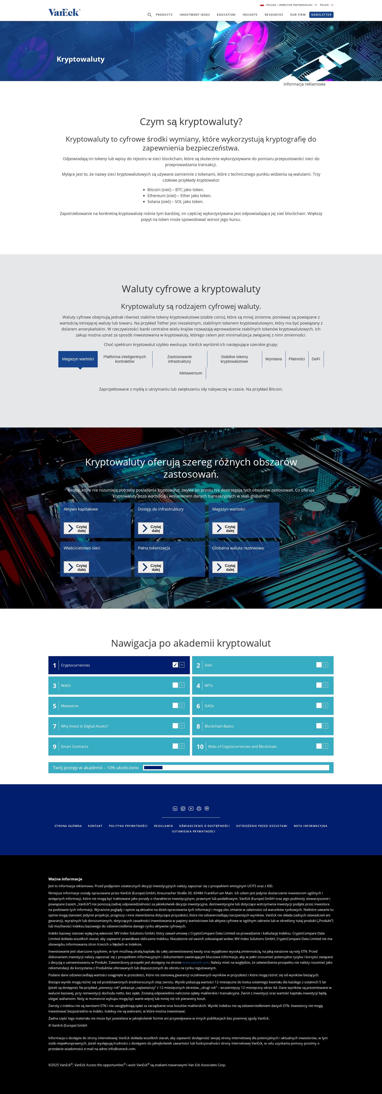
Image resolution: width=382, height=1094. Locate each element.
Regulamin (163, 826)
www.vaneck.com (195, 962)
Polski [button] (325, 4)
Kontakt (95, 826)
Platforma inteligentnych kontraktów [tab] (124, 359)
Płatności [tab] (297, 359)
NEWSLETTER (321, 15)
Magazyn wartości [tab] (78, 359)
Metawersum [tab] (191, 373)
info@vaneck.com (121, 1049)
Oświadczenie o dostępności (204, 826)
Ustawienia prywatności (193, 831)
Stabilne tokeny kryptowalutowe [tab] (234, 359)
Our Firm (298, 15)
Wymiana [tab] (273, 359)
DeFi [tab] (316, 359)
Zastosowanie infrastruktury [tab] (179, 359)
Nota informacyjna (311, 826)
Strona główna (68, 826)
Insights (250, 15)
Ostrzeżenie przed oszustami (262, 826)
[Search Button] (149, 14)
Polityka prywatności (128, 826)
